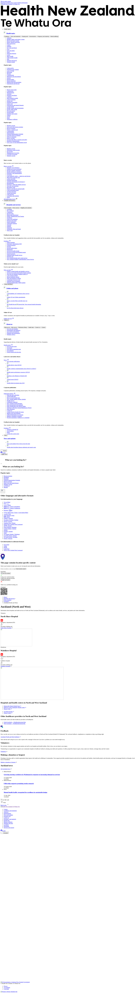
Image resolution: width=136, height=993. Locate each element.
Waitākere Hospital (5, 666)
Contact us (37, 327)
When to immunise (11, 137)
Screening (9, 174)
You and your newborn (12, 186)
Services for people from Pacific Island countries (19, 272)
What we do (7, 327)
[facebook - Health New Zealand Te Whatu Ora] (2, 835)
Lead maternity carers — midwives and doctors (18, 176)
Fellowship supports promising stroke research (19, 783)
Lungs (8, 55)
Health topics (7, 29)
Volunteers (3, 751)
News (5, 360)
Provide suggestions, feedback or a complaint (18, 417)
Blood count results (12, 89)
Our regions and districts (13, 331)
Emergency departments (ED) (14, 244)
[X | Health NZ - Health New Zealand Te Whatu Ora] (2, 980)
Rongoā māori (10, 79)
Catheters (9, 96)
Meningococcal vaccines (13, 153)
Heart (8, 52)
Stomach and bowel (12, 60)
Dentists (9, 246)
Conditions (6, 36)
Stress (8, 197)
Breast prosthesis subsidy (13, 277)
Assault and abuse (11, 193)
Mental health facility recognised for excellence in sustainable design (25, 792)
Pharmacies (10, 249)
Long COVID (10, 71)
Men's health (10, 56)
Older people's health (12, 57)
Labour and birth (11, 179)
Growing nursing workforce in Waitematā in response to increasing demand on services (32, 774)
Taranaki (9, 225)
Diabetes (9, 46)
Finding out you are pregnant (14, 169)
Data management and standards (15, 405)
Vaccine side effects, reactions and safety (17, 139)
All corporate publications (13, 361)
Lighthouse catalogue (12, 402)
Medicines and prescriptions (14, 76)
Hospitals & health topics (7, 2)
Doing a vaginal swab (12, 129)
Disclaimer (6, 826)
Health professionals (22, 2)
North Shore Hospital (6, 628)
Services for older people (13, 251)
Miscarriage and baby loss (13, 177)
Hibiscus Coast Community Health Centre (14, 707)
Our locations (10, 431)
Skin (8, 59)
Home (5, 597)
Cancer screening (11, 99)
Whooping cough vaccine (13, 150)
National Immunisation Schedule (15, 134)
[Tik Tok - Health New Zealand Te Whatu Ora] (2, 978)
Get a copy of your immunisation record (17, 142)
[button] (3, 802)
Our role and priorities (12, 329)
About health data (11, 396)
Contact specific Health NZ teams (15, 412)
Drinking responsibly (12, 102)
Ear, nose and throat (12, 48)
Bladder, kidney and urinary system (15, 39)
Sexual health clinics (12, 248)
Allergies (9, 38)
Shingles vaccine (11, 155)
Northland (9, 217)
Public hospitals (11, 242)
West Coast (10, 230)
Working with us (11, 334)
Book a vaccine (11, 138)
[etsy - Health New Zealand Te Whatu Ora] (68, 974)
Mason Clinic (7, 709)
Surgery (9, 78)
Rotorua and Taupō (12, 220)
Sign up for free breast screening (15, 127)
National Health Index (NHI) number (16, 282)
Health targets (7, 345)
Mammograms (10, 92)
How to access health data (13, 398)
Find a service (16, 207)
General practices (11, 245)
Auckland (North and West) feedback (10, 737)
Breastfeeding (10, 183)
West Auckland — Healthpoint (14, 723)
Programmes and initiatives (13, 330)
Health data (31, 327)
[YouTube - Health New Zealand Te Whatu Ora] (2, 976)
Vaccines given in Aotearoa (13, 135)
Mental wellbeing (54, 36)
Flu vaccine (10, 151)
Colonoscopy (10, 91)
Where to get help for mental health (15, 188)
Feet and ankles (11, 50)
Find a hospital (7, 207)
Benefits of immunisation (13, 141)
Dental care (10, 101)
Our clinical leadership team (14, 349)
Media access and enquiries (13, 413)
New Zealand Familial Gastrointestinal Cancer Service (20, 259)
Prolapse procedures (12, 95)
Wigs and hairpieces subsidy (14, 278)
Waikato (9, 226)
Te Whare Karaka (8, 711)
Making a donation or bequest (14, 416)
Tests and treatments (15, 36)
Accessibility (7, 987)
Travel (8, 116)
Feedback (6, 241)
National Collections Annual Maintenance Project (19, 407)
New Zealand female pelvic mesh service (17, 258)
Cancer (8, 45)
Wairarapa (9, 227)
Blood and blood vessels (13, 40)
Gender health (10, 106)
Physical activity (11, 111)
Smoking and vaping (12, 113)
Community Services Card (13, 280)
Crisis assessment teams (13, 190)
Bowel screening (11, 128)
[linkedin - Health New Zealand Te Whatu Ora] (2, 839)
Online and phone (8, 284)
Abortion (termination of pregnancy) (16, 181)
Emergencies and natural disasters (15, 105)
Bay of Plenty (10, 210)
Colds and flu (10, 68)
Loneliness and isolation (13, 196)
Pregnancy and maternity (43, 36)
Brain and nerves (11, 43)
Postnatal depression (12, 180)
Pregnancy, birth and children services (16, 184)
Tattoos (9, 115)
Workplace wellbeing (12, 119)
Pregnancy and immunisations (14, 173)
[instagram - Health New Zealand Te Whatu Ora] (2, 837)
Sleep (8, 118)
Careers (15, 2)
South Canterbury (11, 222)
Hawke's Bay (10, 213)
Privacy (6, 986)
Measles (9, 73)
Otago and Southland (12, 219)
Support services (11, 253)
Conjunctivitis (10, 75)
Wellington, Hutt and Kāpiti (14, 229)
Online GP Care (8, 318)
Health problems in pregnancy (14, 172)
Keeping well (25, 36)
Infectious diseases (11, 53)
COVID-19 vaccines (12, 154)
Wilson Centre (7, 713)
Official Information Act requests (15, 414)
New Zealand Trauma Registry (14, 403)
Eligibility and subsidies (26, 207)
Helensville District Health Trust (12, 706)
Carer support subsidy (12, 275)
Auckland (9, 209)
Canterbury (10, 212)
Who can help (7, 270)
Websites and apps (8, 823)
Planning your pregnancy (13, 167)
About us (6, 320)
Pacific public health (12, 109)
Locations (6, 824)
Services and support (9, 827)
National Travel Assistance (13, 281)
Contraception (10, 131)
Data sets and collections (13, 395)
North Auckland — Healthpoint (15, 722)
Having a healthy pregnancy (14, 170)
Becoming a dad (11, 187)
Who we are (14, 327)
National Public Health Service (14, 255)
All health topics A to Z (10, 199)
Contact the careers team (13, 433)
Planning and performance (13, 333)
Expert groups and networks (14, 352)
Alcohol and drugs (11, 191)
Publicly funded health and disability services (18, 271)
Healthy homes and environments (15, 108)
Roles (8, 432)
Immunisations (32, 36)
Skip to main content (6, 1)
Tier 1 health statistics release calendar (16, 399)
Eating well (10, 104)
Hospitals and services (9, 200)
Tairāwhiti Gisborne (12, 223)
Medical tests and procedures (14, 82)
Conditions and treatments (10, 810)
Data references (11, 409)
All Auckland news (6, 769)
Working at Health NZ (12, 429)
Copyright (6, 989)
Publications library (22, 327)
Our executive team (12, 346)
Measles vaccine (11, 125)
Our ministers (10, 350)
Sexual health (10, 112)
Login (4, 452)
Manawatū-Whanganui (12, 215)
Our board (9, 348)
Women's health (11, 62)
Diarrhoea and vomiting (13, 69)
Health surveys (10, 400)
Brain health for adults (12, 98)
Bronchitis (9, 72)
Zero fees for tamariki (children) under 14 (17, 274)
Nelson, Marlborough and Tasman (15, 216)
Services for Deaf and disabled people (16, 252)
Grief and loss (10, 194)
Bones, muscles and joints (13, 42)
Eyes (8, 49)
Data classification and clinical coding (16, 406)
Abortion (9, 94)
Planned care (10, 256)
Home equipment (11, 80)
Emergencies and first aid (13, 83)
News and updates (8, 815)
